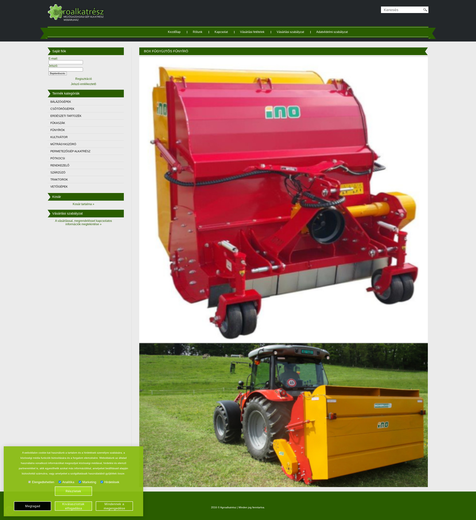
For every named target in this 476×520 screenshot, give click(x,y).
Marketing (89, 482)
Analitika (68, 482)
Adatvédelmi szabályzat (332, 32)
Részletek (73, 491)
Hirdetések (111, 482)
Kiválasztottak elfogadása (73, 506)
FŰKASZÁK (57, 123)
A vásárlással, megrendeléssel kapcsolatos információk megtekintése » (83, 222)
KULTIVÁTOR (59, 137)
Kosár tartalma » (83, 204)
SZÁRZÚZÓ (57, 172)
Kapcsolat (221, 32)
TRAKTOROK (59, 179)
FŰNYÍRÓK (57, 130)
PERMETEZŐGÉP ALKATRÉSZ (70, 151)
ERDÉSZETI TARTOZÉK (65, 115)
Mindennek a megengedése (114, 506)
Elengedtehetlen (43, 482)
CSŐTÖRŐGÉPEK (62, 108)
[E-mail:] (66, 62)
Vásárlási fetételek (252, 32)
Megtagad (32, 506)
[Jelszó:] (66, 69)
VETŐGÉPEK (59, 186)
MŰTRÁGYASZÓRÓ (63, 144)
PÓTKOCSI (57, 158)
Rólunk (197, 32)
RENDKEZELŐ (59, 165)
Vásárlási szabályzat (290, 32)
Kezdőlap (174, 32)
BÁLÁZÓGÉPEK (60, 101)
